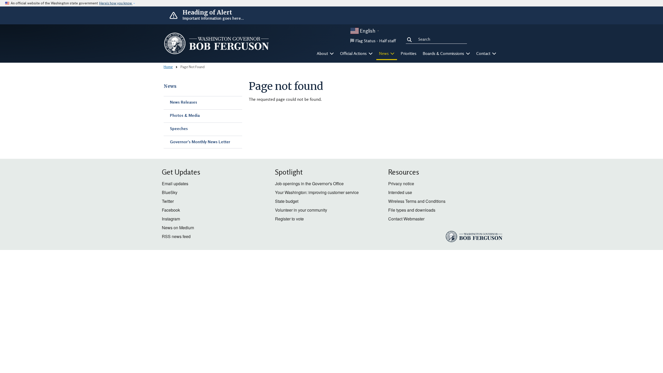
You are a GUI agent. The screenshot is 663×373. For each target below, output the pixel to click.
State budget (286, 201)
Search (410, 38)
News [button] (384, 53)
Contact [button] (484, 53)
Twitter (168, 201)
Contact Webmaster (406, 219)
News (170, 86)
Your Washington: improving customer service (317, 192)
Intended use (400, 192)
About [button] (323, 53)
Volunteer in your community (301, 210)
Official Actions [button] (354, 53)
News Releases (183, 102)
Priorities (408, 53)
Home (168, 66)
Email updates (175, 184)
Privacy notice (401, 184)
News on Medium (178, 228)
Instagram (171, 219)
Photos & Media (185, 115)
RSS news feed (176, 236)
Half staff (387, 40)
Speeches (179, 128)
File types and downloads (411, 210)
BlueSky (169, 192)
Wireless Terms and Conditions (416, 201)
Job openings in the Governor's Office (309, 184)
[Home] (216, 43)
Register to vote (289, 219)
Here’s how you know (116, 3)
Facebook (171, 210)
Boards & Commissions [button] (444, 53)
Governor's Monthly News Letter (200, 141)
